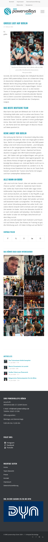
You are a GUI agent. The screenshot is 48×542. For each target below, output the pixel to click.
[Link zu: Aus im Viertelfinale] (34, 306)
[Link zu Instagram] (32, 537)
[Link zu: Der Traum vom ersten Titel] (34, 285)
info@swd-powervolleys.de (19, 409)
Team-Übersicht (9, 471)
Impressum (20, 1)
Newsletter (29, 5)
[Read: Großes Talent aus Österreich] (6, 373)
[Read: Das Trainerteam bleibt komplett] (6, 361)
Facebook (10, 445)
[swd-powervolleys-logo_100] (20, 11)
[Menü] (41, 11)
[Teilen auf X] (16, 238)
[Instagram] (5, 443)
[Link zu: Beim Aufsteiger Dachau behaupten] (14, 326)
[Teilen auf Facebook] (8, 238)
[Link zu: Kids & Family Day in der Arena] (14, 285)
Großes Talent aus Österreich (18, 372)
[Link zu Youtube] (39, 537)
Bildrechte (20, 5)
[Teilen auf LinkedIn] (32, 238)
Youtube (10, 447)
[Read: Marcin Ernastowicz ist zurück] (6, 367)
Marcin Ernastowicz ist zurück (18, 366)
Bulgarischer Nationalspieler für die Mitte (22, 378)
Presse (6, 475)
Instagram (10, 443)
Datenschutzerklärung (33, 1)
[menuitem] (11, 1)
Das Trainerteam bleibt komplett (19, 360)
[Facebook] (5, 445)
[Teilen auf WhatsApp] (24, 238)
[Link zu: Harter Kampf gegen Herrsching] (14, 306)
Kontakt (11, 1)
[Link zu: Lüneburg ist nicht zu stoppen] (34, 326)
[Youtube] (5, 447)
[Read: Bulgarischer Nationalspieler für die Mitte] (6, 379)
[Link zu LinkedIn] (42, 537)
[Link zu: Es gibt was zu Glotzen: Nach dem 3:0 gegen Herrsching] (14, 265)
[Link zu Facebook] (36, 537)
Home (6, 467)
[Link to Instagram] (40, 238)
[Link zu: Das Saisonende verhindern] (34, 265)
